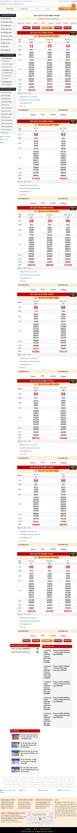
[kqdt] (8, 143)
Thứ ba (19, 389)
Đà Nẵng (31, 39)
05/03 (26, 27)
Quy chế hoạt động (23, 802)
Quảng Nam (63, 388)
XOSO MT (16, 777)
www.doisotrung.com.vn (42, 806)
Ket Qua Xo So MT (52, 782)
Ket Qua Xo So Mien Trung (26, 782)
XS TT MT (51, 784)
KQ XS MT (63, 777)
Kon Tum (31, 561)
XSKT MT (33, 787)
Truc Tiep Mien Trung (22, 787)
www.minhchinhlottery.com (43, 804)
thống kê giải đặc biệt (33, 100)
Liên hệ (35, 829)
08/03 (58, 27)
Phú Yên (36, 474)
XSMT (10, 777)
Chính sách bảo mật (24, 806)
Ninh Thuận (63, 128)
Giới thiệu (28, 829)
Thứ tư (20, 302)
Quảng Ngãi (49, 39)
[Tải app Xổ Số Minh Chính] (47, 37)
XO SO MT (31, 777)
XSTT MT (25, 784)
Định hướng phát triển (7, 804)
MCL (55, 831)
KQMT (57, 777)
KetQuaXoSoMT (40, 782)
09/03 (67, 27)
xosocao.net (28, 1)
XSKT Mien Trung (69, 787)
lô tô (30, 103)
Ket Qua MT (14, 780)
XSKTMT (47, 787)
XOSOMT (24, 777)
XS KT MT (40, 787)
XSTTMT (44, 784)
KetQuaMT (22, 780)
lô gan (24, 106)
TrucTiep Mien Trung (9, 787)
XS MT (5, 777)
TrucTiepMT (68, 784)
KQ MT (46, 777)
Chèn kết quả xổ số (45, 829)
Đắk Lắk (35, 388)
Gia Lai (36, 128)
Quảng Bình (68, 215)
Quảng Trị (50, 215)
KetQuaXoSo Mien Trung (66, 782)
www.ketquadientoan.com (42, 802)
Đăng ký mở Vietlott (7, 808)
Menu (73, 4)
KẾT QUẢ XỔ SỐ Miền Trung (42, 33)
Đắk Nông (68, 39)
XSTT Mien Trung (35, 784)
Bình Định (31, 215)
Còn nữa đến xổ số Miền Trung (48, 18)
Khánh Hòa (63, 301)
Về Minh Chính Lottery (7, 802)
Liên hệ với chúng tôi (24, 808)
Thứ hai (19, 475)
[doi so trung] (8, 140)
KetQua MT (39, 780)
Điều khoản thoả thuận (24, 804)
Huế (63, 474)
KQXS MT (71, 777)
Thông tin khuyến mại (7, 806)
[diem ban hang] (8, 137)
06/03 (36, 27)
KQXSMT (14, 782)
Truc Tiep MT (59, 784)
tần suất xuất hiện (31, 97)
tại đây (75, 1)
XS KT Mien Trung (57, 787)
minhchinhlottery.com (6, 1)
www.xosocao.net (40, 808)
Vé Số (43, 114)
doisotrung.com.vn (18, 1)
